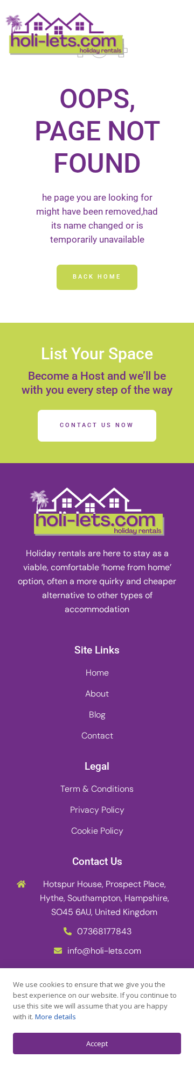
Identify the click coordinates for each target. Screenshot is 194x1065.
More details (55, 1016)
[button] (175, 34)
